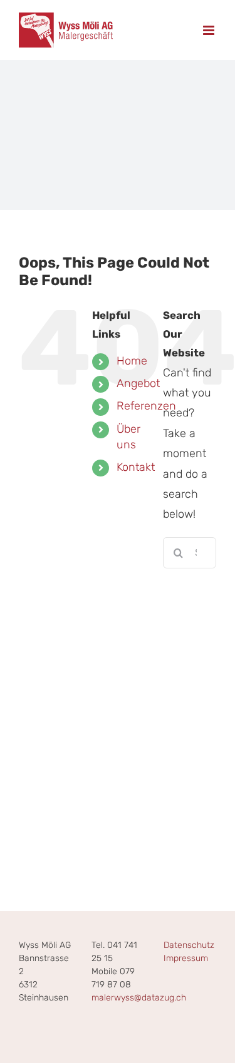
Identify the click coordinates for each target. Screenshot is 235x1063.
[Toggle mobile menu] (209, 30)
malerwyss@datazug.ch (138, 997)
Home (132, 361)
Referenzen (146, 406)
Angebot (138, 383)
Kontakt (136, 467)
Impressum (186, 958)
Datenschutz (189, 945)
